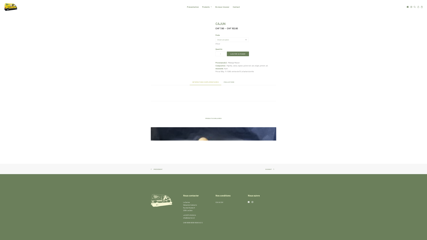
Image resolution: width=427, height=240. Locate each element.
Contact (236, 7)
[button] (408, 7)
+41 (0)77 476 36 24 (189, 215)
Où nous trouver (222, 7)
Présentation (193, 7)
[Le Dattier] (10, 7)
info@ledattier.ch (189, 218)
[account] (418, 7)
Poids (218, 35)
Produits (206, 7)
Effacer (218, 44)
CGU (217, 202)
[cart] (421, 7)
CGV (221, 202)
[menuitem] (192, 7)
